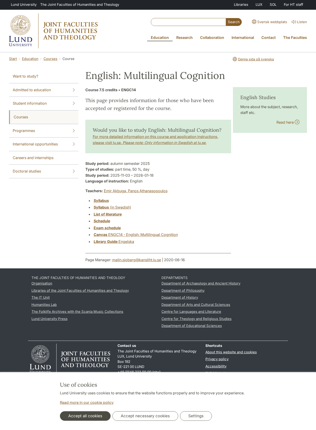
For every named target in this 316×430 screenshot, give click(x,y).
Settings (196, 416)
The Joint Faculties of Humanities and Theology (79, 4)
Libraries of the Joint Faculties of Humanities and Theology (80, 290)
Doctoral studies (27, 171)
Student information (30, 103)
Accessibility (215, 366)
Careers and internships (33, 157)
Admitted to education (32, 90)
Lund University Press (49, 319)
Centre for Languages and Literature (191, 311)
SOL (273, 4)
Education (30, 58)
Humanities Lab (44, 304)
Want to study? (25, 76)
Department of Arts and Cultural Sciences (195, 304)
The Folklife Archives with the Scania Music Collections (77, 311)
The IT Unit (40, 297)
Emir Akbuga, (116, 190)
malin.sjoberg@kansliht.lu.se (136, 259)
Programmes (24, 130)
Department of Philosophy (182, 290)
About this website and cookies (231, 352)
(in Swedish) (112, 207)
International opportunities (35, 144)
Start (13, 58)
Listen (302, 22)
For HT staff (293, 4)
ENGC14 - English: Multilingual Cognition (136, 234)
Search (234, 22)
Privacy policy (217, 359)
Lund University (24, 4)
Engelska (114, 241)
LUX (259, 4)
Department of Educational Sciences (191, 325)
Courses (50, 58)
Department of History (179, 297)
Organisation (41, 283)
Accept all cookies (85, 416)
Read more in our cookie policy (87, 402)
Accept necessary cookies (145, 416)
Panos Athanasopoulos (147, 190)
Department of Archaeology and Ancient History (200, 283)
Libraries (241, 4)
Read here (285, 122)
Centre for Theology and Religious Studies (196, 319)
